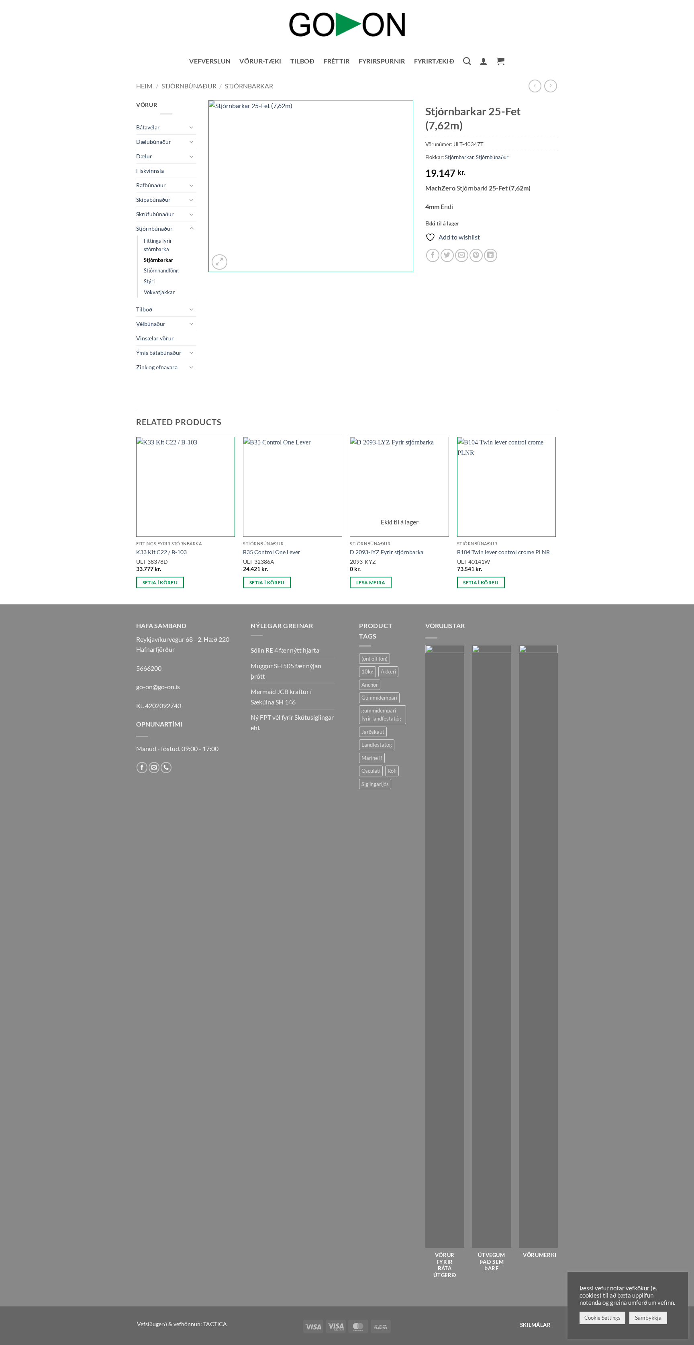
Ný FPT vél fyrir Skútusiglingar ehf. (292, 722)
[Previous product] (550, 86)
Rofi (392, 771)
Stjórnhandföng (161, 270)
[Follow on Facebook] (142, 767)
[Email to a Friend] (461, 255)
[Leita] (467, 61)
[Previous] (137, 520)
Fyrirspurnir (382, 61)
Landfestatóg (376, 744)
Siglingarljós (375, 784)
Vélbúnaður (150, 323)
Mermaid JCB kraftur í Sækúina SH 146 (281, 697)
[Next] (555, 520)
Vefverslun (210, 61)
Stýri (149, 281)
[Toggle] (191, 127)
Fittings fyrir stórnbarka (158, 244)
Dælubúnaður (153, 141)
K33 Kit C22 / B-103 (161, 552)
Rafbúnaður (151, 185)
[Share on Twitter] (447, 255)
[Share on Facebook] (432, 255)
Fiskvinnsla (150, 170)
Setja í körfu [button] (160, 582)
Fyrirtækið (434, 61)
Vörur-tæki (260, 61)
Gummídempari (379, 697)
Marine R (371, 758)
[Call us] (166, 767)
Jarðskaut (372, 732)
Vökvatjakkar (159, 292)
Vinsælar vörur (155, 338)
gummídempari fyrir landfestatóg (381, 714)
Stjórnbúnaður (188, 86)
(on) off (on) (374, 658)
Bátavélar (148, 127)
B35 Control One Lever (271, 552)
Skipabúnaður (153, 199)
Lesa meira (370, 582)
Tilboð (302, 61)
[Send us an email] (154, 767)
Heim (144, 86)
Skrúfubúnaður (155, 214)
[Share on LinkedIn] (490, 255)
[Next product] (535, 86)
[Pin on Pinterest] (476, 255)
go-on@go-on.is (158, 686)
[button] (484, 61)
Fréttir (337, 61)
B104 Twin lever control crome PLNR (503, 552)
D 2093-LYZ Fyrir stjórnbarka (386, 552)
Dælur (144, 156)
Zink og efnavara (157, 367)
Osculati (370, 771)
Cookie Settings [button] (602, 1317)
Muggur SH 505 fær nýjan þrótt (286, 671)
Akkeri (388, 671)
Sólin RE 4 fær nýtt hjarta (285, 650)
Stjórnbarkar (249, 86)
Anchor (369, 685)
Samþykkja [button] (648, 1317)
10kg (367, 671)
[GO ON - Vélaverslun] (347, 24)
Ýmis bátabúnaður (159, 352)
